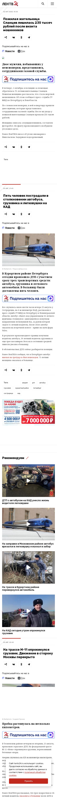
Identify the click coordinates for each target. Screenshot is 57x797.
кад (18, 393)
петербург (37, 388)
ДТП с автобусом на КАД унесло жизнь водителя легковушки (25, 502)
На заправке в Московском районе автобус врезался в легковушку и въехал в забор (28, 545)
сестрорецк (8, 393)
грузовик (7, 388)
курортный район (22, 388)
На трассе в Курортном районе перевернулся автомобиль (20, 588)
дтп (33, 383)
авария (25, 383)
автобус (42, 383)
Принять (29, 781)
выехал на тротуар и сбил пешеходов (20, 357)
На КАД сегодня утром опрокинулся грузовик (23, 632)
